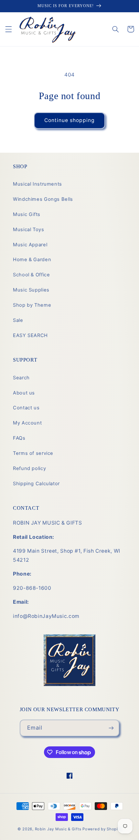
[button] (8, 29)
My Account (27, 423)
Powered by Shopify (102, 829)
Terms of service (33, 453)
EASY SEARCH (30, 335)
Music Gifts (26, 214)
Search (21, 378)
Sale (18, 320)
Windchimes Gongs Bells (43, 199)
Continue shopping (69, 120)
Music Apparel (30, 245)
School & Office (31, 275)
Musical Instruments (37, 184)
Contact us (26, 408)
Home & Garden (32, 259)
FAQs (19, 438)
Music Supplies (31, 290)
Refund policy (29, 468)
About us (24, 393)
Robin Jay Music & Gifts (58, 829)
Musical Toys (28, 229)
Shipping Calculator (36, 484)
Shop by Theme (32, 305)
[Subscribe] (111, 728)
